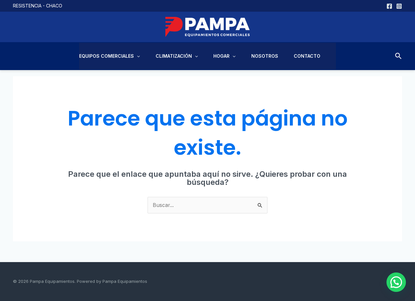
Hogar (221, 56)
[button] (137, 56)
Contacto (307, 56)
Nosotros (264, 56)
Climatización (174, 56)
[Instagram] (399, 6)
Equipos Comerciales (106, 56)
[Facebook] (389, 6)
